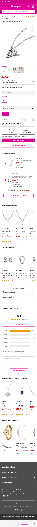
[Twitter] (18, 510)
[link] (8, 226)
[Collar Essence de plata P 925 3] (15, 70)
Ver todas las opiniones (19, 370)
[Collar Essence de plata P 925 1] (4, 70)
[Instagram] (21, 510)
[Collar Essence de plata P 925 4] (21, 70)
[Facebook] (15, 510)
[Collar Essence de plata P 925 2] (10, 70)
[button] (29, 16)
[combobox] (19, 358)
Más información (25, 524)
